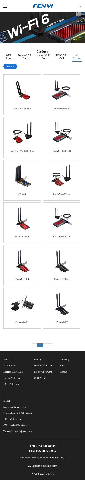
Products (7, 359)
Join (62, 365)
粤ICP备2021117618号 (42, 473)
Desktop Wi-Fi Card (25, 56)
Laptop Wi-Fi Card (44, 56)
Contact (63, 371)
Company (64, 359)
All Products (77, 57)
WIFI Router (8, 56)
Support (38, 359)
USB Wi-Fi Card (61, 56)
